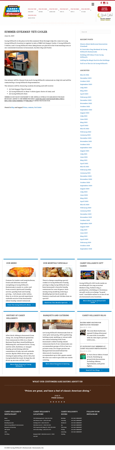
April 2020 (84, 201)
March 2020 (84, 204)
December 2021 (85, 138)
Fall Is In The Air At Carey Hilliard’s (93, 63)
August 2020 (84, 189)
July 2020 (83, 192)
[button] (50, 402)
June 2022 (84, 119)
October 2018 (85, 245)
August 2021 (84, 151)
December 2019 (85, 214)
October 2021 (85, 144)
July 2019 (83, 230)
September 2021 (86, 147)
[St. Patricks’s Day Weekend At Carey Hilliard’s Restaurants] (83, 356)
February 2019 (85, 242)
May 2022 (83, 122)
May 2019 (83, 236)
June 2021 (84, 157)
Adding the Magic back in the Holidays (94, 60)
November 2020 (86, 179)
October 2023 (85, 81)
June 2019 (84, 233)
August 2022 (84, 113)
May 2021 (83, 160)
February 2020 (85, 208)
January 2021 (85, 173)
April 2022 (84, 125)
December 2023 (86, 78)
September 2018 (86, 249)
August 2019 (84, 227)
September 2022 (86, 110)
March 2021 (84, 166)
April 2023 (84, 94)
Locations (7, 420)
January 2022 (85, 135)
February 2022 (85, 132)
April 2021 (84, 163)
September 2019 (86, 223)
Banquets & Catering (10, 427)
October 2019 (85, 220)
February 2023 (85, 97)
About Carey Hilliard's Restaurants (14, 425)
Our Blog (6, 434)
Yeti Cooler (37, 107)
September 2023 (86, 84)
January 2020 (85, 211)
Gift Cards (7, 429)
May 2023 (83, 91)
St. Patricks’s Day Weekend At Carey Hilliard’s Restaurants (93, 50)
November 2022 (86, 103)
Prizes (25, 107)
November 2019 (86, 217)
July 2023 (83, 87)
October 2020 (85, 182)
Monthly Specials (9, 423)
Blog (12, 107)
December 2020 (86, 176)
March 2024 (84, 75)
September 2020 (86, 185)
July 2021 (83, 154)
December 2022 (86, 100)
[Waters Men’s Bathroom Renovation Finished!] (83, 332)
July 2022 (83, 116)
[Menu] (93, 4)
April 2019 (84, 239)
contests (30, 107)
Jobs (5, 432)
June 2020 (84, 195)
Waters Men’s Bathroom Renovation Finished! (90, 323)
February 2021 (85, 170)
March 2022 (84, 128)
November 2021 (86, 141)
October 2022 (85, 106)
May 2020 (83, 198)
